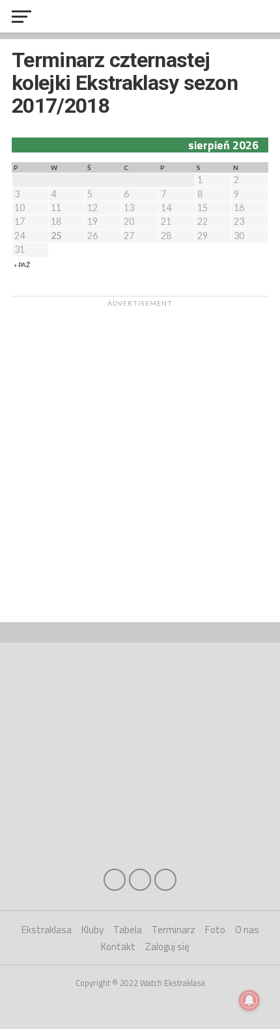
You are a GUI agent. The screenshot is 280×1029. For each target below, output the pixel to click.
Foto (215, 929)
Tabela (127, 929)
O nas (247, 929)
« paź (22, 264)
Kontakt (118, 946)
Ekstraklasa (46, 929)
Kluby (92, 929)
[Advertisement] (140, 453)
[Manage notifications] (249, 1000)
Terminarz (173, 929)
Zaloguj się (167, 946)
